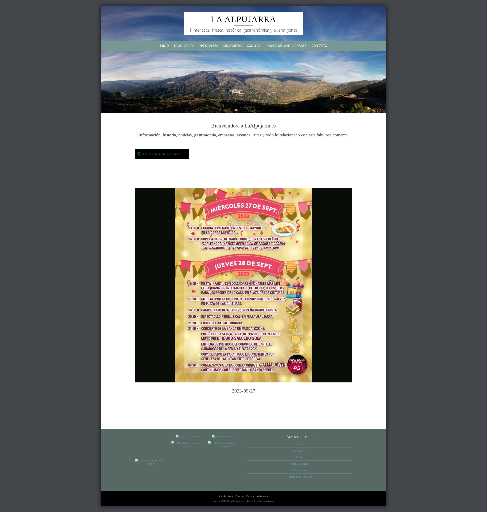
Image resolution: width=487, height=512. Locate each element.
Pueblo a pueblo (299, 463)
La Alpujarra (243, 19)
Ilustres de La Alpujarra (299, 476)
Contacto (319, 46)
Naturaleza (209, 46)
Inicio (164, 46)
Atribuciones (262, 496)
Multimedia (232, 46)
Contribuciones (226, 496)
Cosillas (253, 46)
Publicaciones (299, 450)
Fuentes (250, 496)
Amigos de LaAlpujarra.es (286, 46)
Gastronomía (300, 470)
